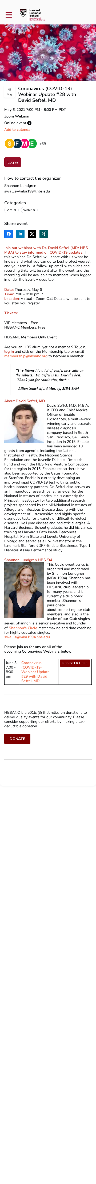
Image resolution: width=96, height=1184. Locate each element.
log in (9, 351)
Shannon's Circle (23, 628)
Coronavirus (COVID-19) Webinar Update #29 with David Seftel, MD (35, 671)
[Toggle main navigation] (8, 15)
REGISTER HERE (74, 663)
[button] (29, 123)
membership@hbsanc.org (26, 356)
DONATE (17, 738)
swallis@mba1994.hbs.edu (27, 191)
